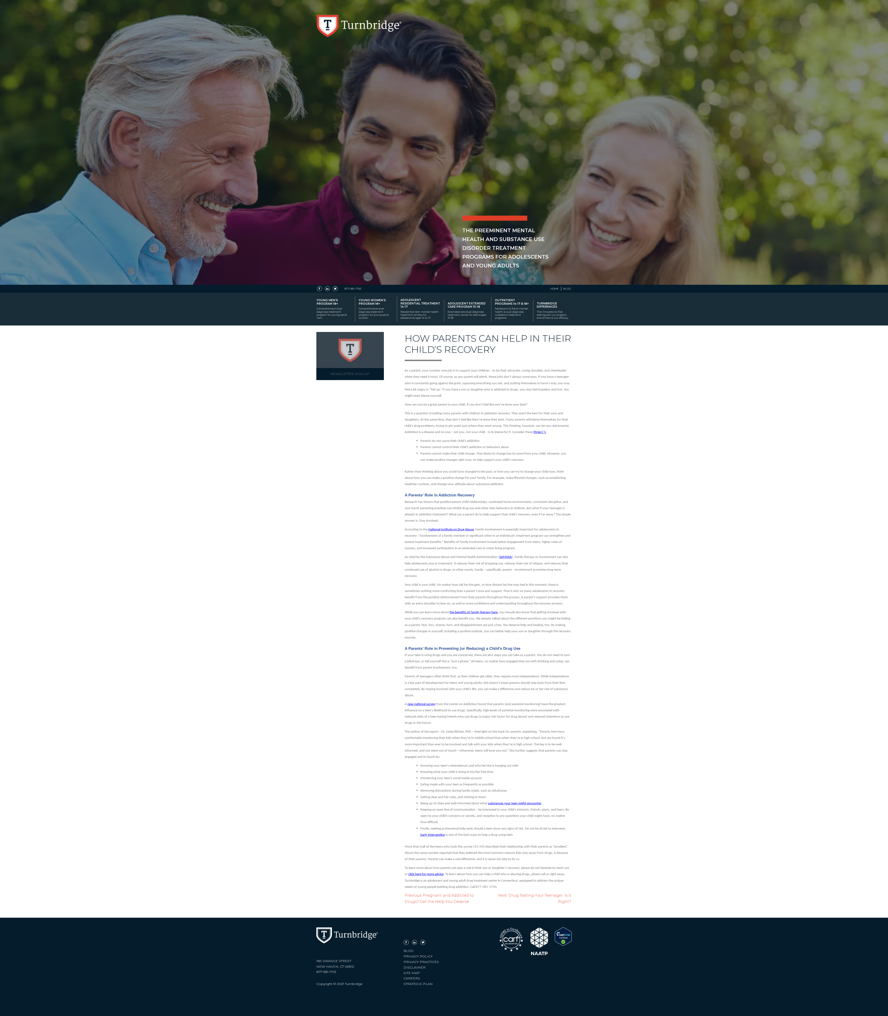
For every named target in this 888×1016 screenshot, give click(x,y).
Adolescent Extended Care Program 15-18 (467, 311)
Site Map (412, 973)
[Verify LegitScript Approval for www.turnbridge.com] (563, 944)
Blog (567, 288)
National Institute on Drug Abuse (451, 529)
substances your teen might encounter (514, 803)
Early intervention (432, 835)
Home (554, 288)
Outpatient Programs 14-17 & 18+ (512, 308)
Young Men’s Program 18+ (332, 308)
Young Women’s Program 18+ (374, 308)
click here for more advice (426, 874)
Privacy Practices (421, 962)
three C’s (539, 432)
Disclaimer (415, 967)
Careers (412, 978)
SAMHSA (505, 557)
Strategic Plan (418, 984)
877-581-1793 (353, 288)
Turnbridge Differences (552, 311)
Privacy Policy (418, 956)
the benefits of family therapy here (474, 612)
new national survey (421, 704)
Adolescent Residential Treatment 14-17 (420, 308)
